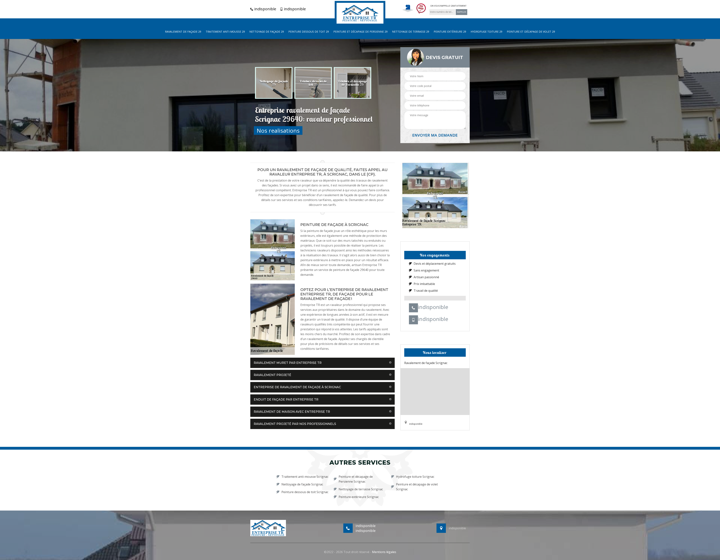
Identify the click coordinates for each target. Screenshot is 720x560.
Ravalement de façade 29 (183, 31)
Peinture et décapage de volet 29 (531, 31)
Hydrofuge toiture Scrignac (415, 477)
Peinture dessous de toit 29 (308, 31)
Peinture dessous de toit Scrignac (304, 492)
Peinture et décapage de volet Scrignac (417, 486)
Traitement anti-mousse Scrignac (304, 477)
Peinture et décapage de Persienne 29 (360, 31)
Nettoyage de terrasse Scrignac (361, 489)
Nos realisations (278, 130)
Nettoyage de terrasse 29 (410, 31)
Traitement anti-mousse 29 (225, 31)
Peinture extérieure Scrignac (359, 497)
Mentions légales (384, 552)
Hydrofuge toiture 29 (486, 31)
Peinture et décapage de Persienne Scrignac (356, 479)
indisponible (264, 9)
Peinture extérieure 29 (450, 31)
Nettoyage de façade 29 (266, 31)
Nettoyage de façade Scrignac (302, 484)
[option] (278, 83)
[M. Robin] (360, 12)
